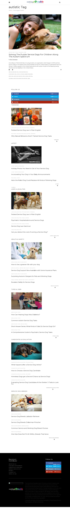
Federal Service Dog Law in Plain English (26, 130)
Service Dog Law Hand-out (21, 226)
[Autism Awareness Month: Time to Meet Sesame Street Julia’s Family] (26, 116)
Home (10, 10)
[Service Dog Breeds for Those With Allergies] (26, 402)
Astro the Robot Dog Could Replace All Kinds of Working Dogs (33, 180)
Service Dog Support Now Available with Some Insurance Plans (33, 270)
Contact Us (12, 472)
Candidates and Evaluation (18, 362)
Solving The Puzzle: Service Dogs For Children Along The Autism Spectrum (33, 55)
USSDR (29, 78)
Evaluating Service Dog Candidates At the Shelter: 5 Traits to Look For (35, 383)
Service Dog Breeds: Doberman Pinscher (26, 422)
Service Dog (11, 76)
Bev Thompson (14, 59)
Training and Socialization (23, 133)
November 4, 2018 (22, 52)
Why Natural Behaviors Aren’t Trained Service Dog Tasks (31, 136)
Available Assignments (15, 465)
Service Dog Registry (18, 76)
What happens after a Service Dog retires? (26, 365)
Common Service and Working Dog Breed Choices (29, 428)
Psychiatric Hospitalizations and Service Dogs (27, 220)
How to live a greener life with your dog (25, 264)
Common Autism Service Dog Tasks (24, 320)
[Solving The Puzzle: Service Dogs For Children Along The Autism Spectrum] (35, 31)
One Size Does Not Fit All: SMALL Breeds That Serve (29, 434)
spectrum (30, 76)
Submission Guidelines (15, 467)
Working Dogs (25, 425)
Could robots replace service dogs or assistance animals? (31, 189)
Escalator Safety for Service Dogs (23, 282)
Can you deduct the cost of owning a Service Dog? (29, 232)
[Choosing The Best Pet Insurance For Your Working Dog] (26, 250)
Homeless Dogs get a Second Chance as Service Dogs (30, 376)
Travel (13, 142)
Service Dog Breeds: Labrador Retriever (25, 416)
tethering (11, 78)
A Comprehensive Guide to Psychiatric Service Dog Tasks (31, 332)
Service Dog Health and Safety (19, 262)
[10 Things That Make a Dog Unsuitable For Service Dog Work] (26, 351)
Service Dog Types (13, 52)
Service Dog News (19, 166)
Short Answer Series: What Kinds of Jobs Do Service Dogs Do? (33, 326)
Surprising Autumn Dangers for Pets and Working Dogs (31, 276)
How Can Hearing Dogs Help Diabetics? (25, 314)
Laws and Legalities (16, 127)
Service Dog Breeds (16, 414)
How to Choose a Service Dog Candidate (25, 370)
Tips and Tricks (26, 127)
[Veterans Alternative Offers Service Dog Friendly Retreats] (26, 154)
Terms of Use (13, 473)
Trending (32, 127)
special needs (25, 76)
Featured (13, 133)
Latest (13, 166)
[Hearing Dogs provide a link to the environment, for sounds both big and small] (26, 300)
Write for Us (12, 464)
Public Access (25, 217)
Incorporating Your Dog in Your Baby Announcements (30, 174)
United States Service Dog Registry (20, 78)
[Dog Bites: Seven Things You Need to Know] (26, 200)
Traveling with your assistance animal (24, 145)
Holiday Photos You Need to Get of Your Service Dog (30, 168)
